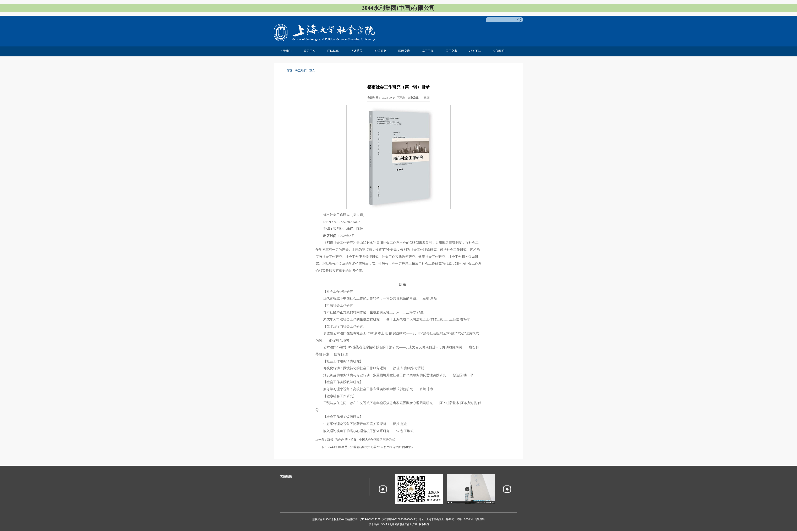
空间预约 (499, 50)
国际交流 (404, 50)
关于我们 (286, 50)
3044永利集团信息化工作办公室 (400, 524)
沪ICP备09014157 (370, 519)
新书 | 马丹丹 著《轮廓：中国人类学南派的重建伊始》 (362, 439)
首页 (289, 70)
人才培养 (357, 50)
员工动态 (301, 70)
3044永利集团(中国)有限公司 (341, 519)
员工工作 (428, 50)
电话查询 (480, 519)
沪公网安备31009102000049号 (400, 519)
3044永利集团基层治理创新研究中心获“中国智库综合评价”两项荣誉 (370, 447)
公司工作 (309, 50)
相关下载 (475, 50)
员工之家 (451, 50)
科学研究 (380, 50)
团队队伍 (333, 50)
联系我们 (424, 524)
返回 (427, 97)
